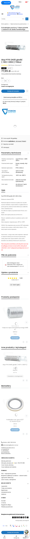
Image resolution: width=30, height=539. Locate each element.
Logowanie (4, 486)
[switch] (26, 537)
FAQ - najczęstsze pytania (8, 473)
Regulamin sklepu (6, 505)
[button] (26, 18)
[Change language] (27, 2)
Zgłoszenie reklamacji (7, 477)
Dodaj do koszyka (13, 91)
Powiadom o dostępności (15, 376)
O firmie (3, 503)
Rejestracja (4, 490)
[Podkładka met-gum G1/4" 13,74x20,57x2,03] (15, 404)
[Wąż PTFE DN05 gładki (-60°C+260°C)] (15, 357)
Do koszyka (15, 338)
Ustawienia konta (6, 492)
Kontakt (3, 501)
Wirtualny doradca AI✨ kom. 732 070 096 (13, 463)
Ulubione (3, 494)
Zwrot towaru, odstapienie (8, 479)
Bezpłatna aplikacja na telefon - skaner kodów (14, 475)
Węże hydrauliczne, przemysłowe (18, 24)
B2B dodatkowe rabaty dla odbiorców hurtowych (13, 13)
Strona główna (5, 24)
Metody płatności (6, 461)
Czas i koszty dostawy (7, 465)
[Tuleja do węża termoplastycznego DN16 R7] (15, 312)
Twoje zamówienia (6, 488)
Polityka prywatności (7, 507)
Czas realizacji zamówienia (8, 467)
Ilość (2, 78)
